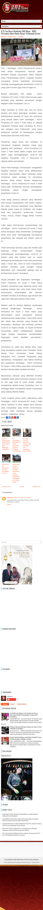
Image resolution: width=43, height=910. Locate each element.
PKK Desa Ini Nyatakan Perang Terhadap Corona (5, 469)
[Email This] (3, 422)
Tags (12, 704)
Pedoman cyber (26, 862)
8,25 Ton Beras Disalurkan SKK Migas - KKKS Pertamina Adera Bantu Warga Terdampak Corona (20, 32)
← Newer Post (6, 486)
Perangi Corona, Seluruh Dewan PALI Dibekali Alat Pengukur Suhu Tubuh (27, 445)
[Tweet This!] (10, 417)
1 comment (20, 37)
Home (22, 486)
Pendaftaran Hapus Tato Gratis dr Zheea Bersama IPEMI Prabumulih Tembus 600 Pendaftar (24, 715)
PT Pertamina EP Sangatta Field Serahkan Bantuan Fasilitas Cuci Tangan (17, 445)
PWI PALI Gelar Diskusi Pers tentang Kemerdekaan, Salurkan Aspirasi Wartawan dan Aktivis (19, 829)
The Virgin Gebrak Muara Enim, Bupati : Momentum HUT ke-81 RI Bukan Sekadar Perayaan (21, 834)
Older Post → (37, 486)
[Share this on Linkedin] (18, 417)
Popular (5, 704)
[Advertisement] (21, 887)
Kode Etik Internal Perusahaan (12, 862)
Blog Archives (22, 704)
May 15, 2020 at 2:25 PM (22, 497)
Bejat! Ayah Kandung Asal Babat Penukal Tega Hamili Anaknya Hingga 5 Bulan (25, 738)
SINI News (20, 859)
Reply (9, 504)
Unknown (10, 497)
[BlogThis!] (5, 422)
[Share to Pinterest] (11, 422)
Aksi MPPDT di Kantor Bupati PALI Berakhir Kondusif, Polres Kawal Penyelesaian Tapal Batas (20, 820)
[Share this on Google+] (12, 417)
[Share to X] (7, 422)
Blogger (36, 859)
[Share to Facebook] (9, 422)
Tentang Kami (35, 862)
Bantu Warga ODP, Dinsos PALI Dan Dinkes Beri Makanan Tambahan (6, 444)
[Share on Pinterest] (15, 417)
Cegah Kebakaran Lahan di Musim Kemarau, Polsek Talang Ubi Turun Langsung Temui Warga (21, 824)
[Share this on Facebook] (7, 417)
